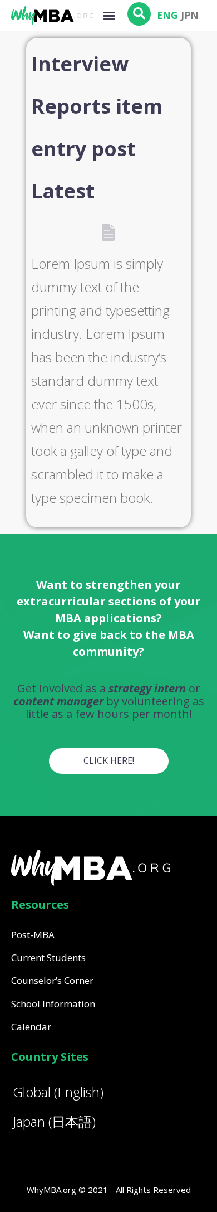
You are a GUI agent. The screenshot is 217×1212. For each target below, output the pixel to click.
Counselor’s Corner (52, 980)
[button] (109, 16)
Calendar (31, 1026)
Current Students (48, 957)
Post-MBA (33, 934)
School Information (53, 1003)
